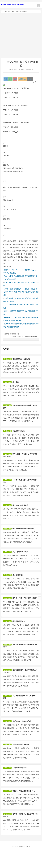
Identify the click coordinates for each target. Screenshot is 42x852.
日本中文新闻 (9, 270)
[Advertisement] (21, 35)
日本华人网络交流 (10, 298)
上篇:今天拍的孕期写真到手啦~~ (11, 334)
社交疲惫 (16, 382)
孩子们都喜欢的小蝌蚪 (20, 552)
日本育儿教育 (22, 11)
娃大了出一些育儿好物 (20, 505)
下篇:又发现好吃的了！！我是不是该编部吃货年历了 (25, 336)
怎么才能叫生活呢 (19, 431)
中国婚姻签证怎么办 (20, 768)
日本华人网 (7, 11)
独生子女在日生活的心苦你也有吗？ (25, 598)
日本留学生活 (8, 289)
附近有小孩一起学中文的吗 (22, 721)
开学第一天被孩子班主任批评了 (23, 528)
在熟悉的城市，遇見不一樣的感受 (25, 289)
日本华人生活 (14, 11)
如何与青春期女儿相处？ (21, 744)
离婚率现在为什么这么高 (21, 359)
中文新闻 (7, 317)
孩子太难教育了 (18, 575)
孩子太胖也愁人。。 (19, 621)
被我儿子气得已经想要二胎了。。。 (24, 791)
